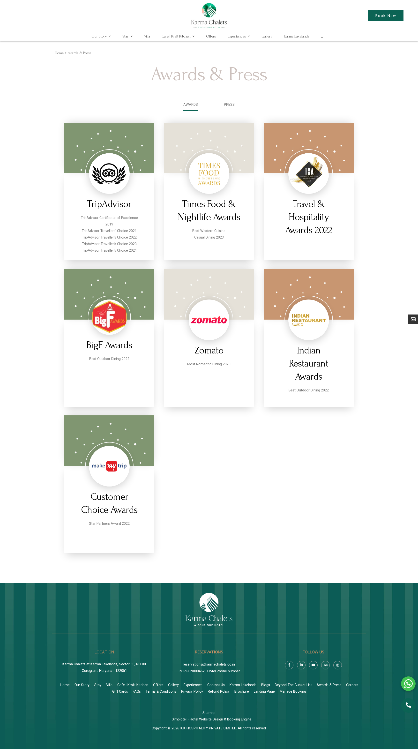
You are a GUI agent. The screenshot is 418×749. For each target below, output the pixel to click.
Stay (125, 36)
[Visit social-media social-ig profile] (337, 665)
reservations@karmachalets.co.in (209, 664)
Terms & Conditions (161, 691)
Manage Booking (293, 691)
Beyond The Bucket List (293, 685)
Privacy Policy (192, 691)
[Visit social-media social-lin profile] (301, 665)
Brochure (241, 691)
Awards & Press (329, 685)
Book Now (385, 15)
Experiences (237, 36)
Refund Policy (219, 691)
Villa (147, 36)
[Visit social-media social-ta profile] (325, 665)
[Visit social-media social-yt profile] (313, 665)
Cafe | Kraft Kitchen (176, 36)
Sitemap (209, 713)
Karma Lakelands (296, 36)
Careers (352, 685)
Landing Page (264, 691)
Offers (211, 36)
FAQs (137, 691)
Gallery (266, 36)
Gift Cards (120, 691)
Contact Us (216, 685)
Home (59, 53)
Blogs (265, 685)
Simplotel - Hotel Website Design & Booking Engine (211, 719)
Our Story (99, 36)
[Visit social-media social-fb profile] (289, 665)
